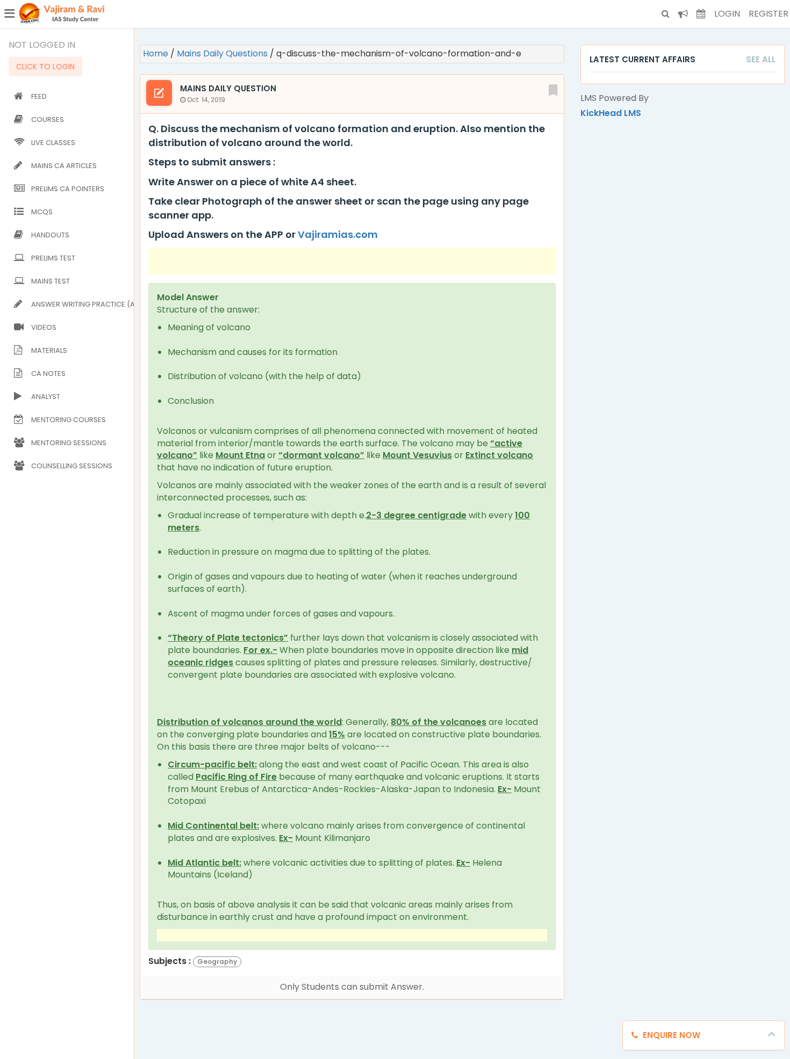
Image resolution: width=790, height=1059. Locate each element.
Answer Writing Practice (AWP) (80, 304)
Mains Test (50, 281)
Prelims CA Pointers (67, 189)
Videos (43, 327)
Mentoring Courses (68, 420)
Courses (47, 119)
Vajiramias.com (338, 234)
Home (156, 53)
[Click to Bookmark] (553, 89)
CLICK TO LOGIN (45, 66)
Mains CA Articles (64, 166)
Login (727, 14)
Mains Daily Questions (223, 53)
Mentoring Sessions (68, 443)
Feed (39, 96)
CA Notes (48, 373)
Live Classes (53, 142)
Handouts (50, 235)
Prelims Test (53, 258)
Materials (49, 350)
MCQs (42, 212)
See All (760, 59)
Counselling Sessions (71, 466)
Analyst (45, 396)
